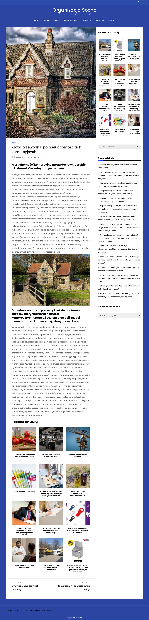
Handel (56, 20)
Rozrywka (86, 20)
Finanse (46, 20)
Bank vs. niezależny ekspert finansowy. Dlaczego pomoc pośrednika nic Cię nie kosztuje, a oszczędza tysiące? (119, 259)
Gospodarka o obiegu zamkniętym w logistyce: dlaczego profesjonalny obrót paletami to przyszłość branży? (119, 278)
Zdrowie (111, 20)
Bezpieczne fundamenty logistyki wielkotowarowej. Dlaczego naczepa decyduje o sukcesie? (117, 249)
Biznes (36, 20)
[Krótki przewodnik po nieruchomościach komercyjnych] (51, 137)
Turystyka (99, 20)
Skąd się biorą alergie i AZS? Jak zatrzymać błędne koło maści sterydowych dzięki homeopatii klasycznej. (118, 175)
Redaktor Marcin (22, 157)
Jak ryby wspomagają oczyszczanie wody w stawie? (31, 610)
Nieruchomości (71, 20)
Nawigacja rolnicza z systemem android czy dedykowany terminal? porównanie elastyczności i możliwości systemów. (118, 227)
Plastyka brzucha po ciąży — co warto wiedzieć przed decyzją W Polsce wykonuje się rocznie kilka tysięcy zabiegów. (118, 238)
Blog (14, 142)
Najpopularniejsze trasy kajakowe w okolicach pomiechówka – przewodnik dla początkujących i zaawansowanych (118, 209)
